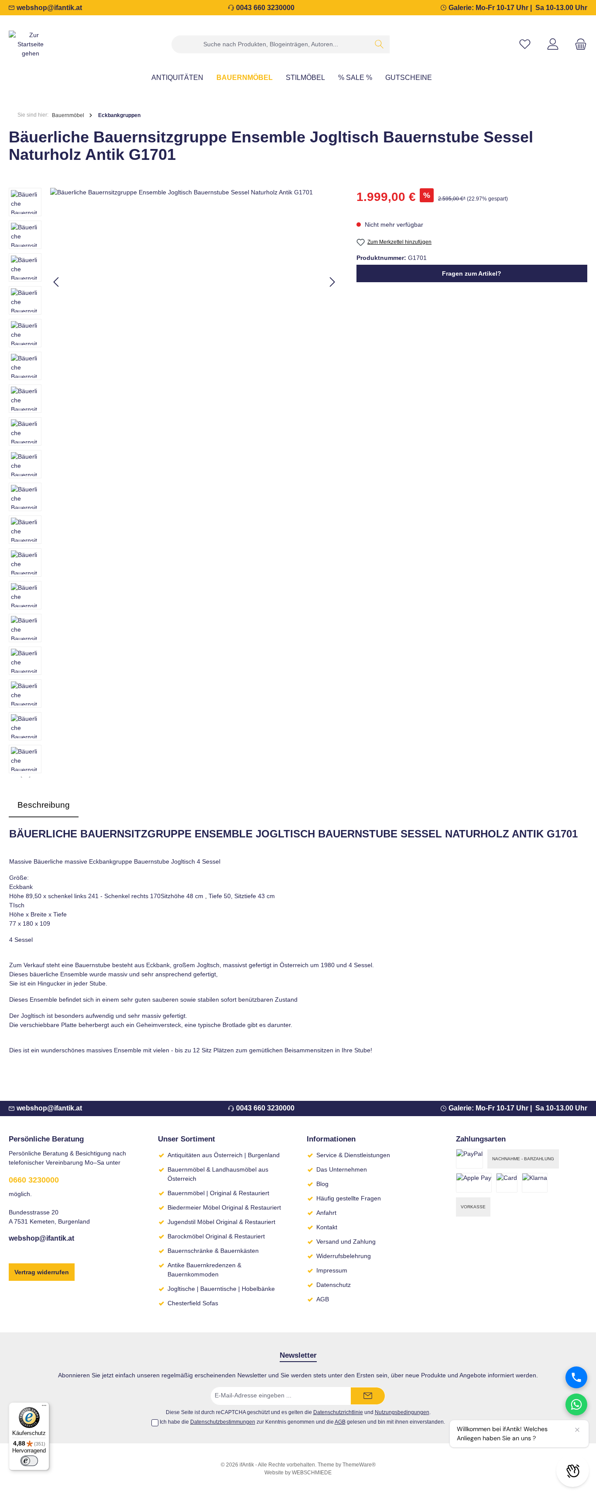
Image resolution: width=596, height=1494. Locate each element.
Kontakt (326, 1227)
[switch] (29, 1461)
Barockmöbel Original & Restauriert (216, 1236)
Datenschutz (333, 1284)
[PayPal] (469, 1159)
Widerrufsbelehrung (343, 1255)
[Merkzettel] (525, 44)
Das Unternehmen (341, 1169)
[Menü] (44, 1407)
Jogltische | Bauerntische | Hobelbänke (221, 1288)
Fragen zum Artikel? (471, 273)
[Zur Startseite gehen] (30, 44)
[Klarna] (535, 1183)
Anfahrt (326, 1212)
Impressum (331, 1270)
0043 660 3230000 (265, 7)
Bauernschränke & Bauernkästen (213, 1250)
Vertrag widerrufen (41, 1272)
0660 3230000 (34, 1180)
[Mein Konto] (553, 44)
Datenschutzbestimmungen (222, 1422)
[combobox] (270, 44)
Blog (322, 1183)
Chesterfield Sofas (193, 1303)
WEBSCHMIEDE (312, 1473)
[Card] (506, 1183)
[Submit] (367, 1396)
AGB (322, 1299)
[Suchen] (379, 44)
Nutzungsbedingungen (402, 1412)
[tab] (44, 805)
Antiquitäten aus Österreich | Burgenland (224, 1155)
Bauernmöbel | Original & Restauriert (218, 1193)
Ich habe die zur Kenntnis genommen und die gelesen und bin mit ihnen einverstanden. (302, 1422)
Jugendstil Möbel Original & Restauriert (221, 1221)
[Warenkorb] (578, 44)
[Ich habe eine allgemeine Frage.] (576, 1404)
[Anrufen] (576, 1377)
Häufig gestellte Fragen (348, 1198)
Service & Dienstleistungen (353, 1155)
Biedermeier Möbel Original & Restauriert (224, 1207)
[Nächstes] (332, 282)
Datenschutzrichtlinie (338, 1412)
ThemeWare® (359, 1465)
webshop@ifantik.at (49, 7)
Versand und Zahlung (346, 1241)
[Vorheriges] (56, 282)
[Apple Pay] (474, 1183)
